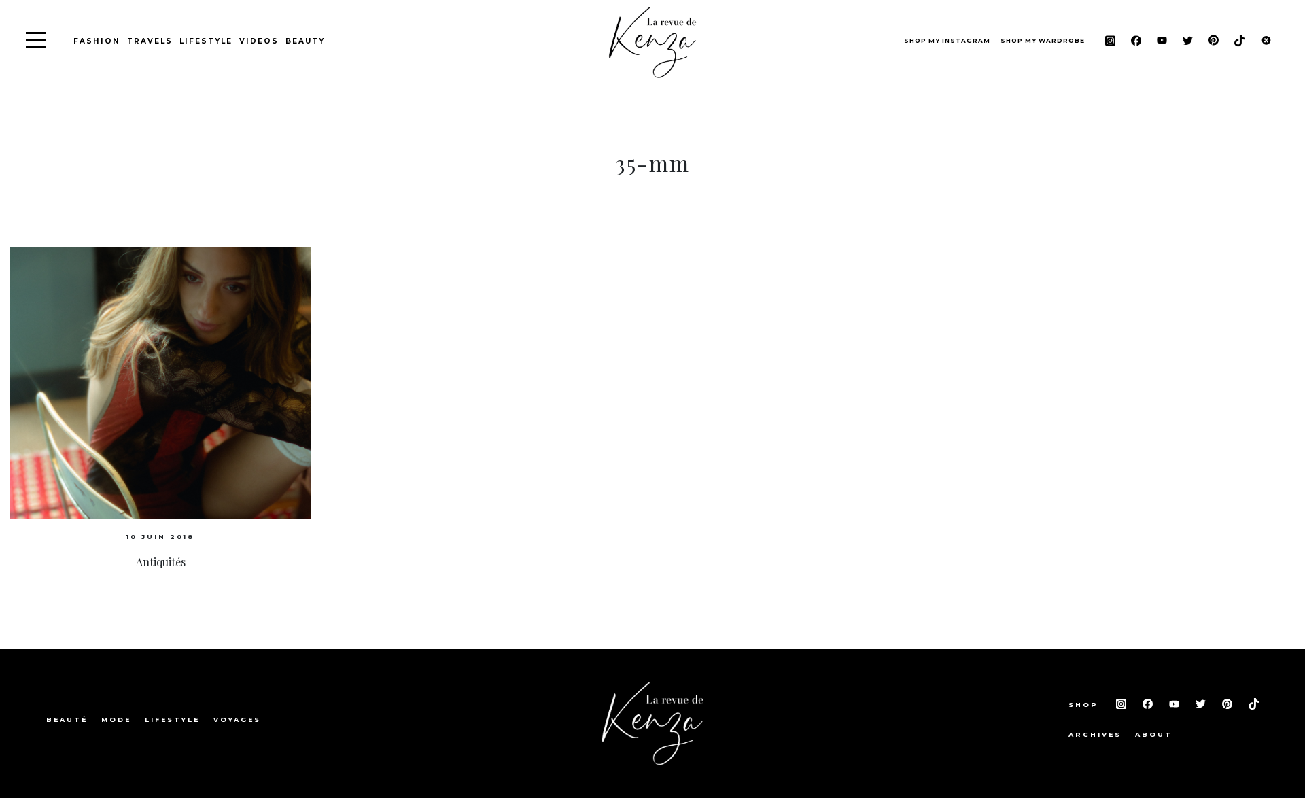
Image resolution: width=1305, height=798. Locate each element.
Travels (150, 41)
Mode (116, 719)
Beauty (305, 41)
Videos (259, 41)
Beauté (67, 719)
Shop (1085, 704)
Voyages (237, 719)
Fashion (96, 41)
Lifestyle (205, 41)
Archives (1094, 734)
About (1153, 734)
